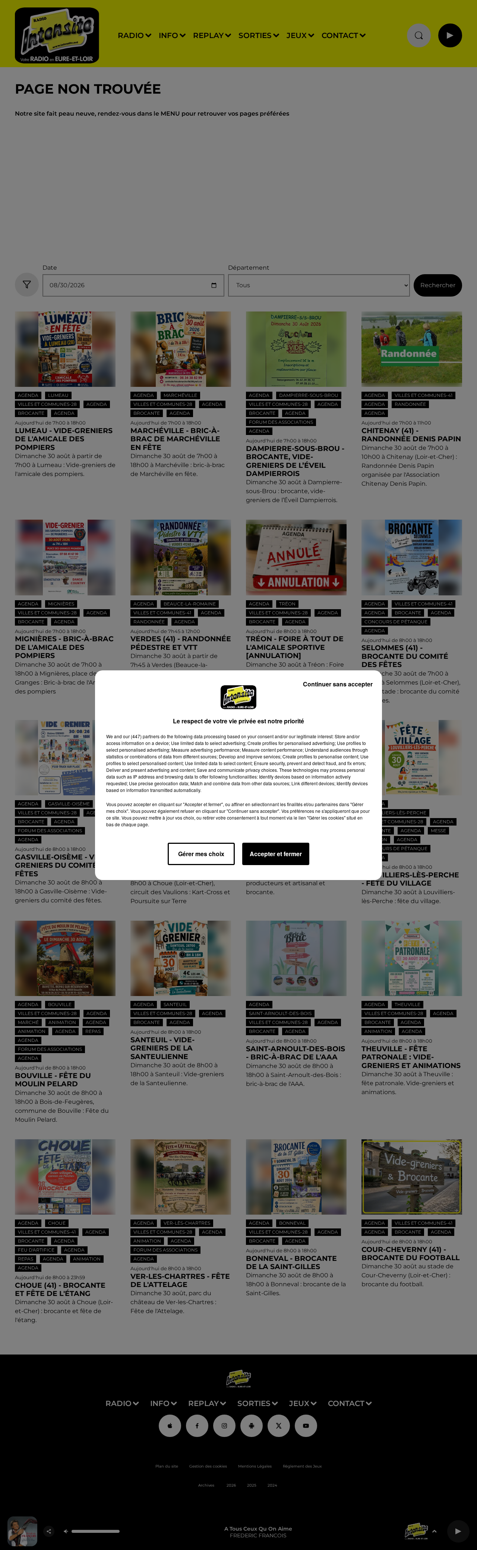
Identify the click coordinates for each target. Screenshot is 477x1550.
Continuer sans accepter (338, 684)
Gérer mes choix (201, 853)
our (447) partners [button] (141, 736)
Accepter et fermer (276, 853)
